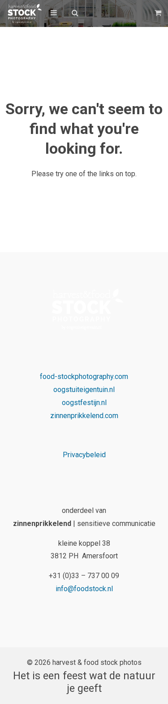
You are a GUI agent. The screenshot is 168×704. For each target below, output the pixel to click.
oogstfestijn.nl (84, 402)
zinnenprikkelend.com (84, 415)
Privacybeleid (84, 454)
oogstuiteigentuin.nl (84, 389)
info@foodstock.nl (84, 588)
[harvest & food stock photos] (23, 13)
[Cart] (159, 13)
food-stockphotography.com (84, 376)
